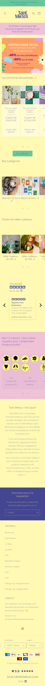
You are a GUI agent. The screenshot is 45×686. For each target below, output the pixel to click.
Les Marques (10, 538)
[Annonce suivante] (40, 3)
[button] (5, 13)
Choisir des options (11, 130)
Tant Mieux (16, 663)
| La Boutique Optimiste (29, 663)
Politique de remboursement (17, 583)
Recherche (9, 532)
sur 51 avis (15, 290)
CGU (7, 572)
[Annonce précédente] (4, 3)
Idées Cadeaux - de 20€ (11, 257)
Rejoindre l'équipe (12, 561)
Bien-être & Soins (11, 198)
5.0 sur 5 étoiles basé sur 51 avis (22, 676)
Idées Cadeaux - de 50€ (30, 257)
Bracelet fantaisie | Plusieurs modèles (29, 110)
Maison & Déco (28, 198)
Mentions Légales (12, 566)
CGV (7, 578)
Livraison (8, 549)
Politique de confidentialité (16, 589)
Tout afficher (22, 153)
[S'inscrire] (37, 512)
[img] (24, 287)
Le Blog (8, 544)
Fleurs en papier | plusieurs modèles (11, 110)
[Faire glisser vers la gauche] (17, 146)
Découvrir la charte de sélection (15, 349)
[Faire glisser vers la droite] (28, 146)
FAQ (6, 555)
